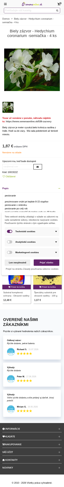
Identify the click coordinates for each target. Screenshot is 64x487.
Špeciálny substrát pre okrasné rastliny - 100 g (45, 294)
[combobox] (29, 10)
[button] (32, 188)
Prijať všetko (46, 262)
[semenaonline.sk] (32, 4)
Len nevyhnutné (17, 262)
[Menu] (5, 4)
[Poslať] (57, 10)
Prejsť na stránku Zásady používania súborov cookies (32, 269)
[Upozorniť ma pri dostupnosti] (37, 167)
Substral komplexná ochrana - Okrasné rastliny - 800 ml (16, 295)
